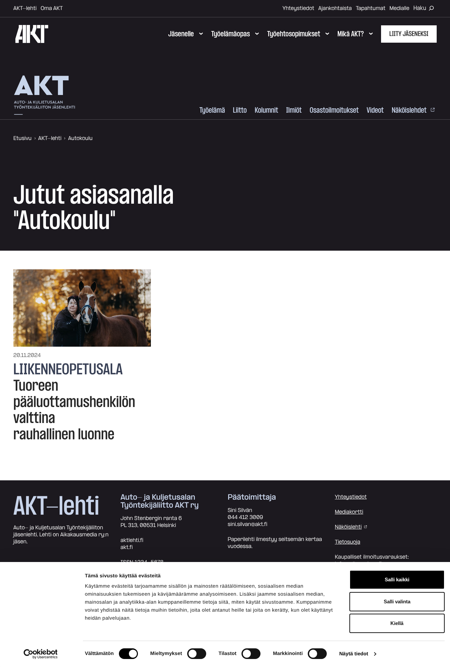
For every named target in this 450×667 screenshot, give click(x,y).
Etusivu (22, 138)
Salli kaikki (397, 579)
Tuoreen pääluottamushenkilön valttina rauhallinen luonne (74, 410)
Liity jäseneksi (408, 34)
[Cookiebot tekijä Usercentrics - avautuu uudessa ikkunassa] (40, 654)
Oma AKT (52, 8)
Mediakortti (349, 512)
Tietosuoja (347, 542)
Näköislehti (348, 527)
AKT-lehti (25, 8)
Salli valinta (397, 601)
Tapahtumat (370, 8)
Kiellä (396, 623)
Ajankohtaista (335, 8)
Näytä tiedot (353, 654)
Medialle (399, 8)
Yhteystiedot (298, 8)
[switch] (196, 653)
